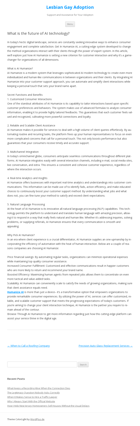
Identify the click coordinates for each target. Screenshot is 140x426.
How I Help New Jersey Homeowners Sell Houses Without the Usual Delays (48, 405)
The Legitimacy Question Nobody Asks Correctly (33, 392)
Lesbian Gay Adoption (70, 7)
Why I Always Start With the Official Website (31, 401)
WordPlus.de (37, 419)
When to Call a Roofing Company (28, 345)
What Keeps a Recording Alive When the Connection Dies (38, 388)
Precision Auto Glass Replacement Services (106, 345)
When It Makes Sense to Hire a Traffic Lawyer (32, 397)
